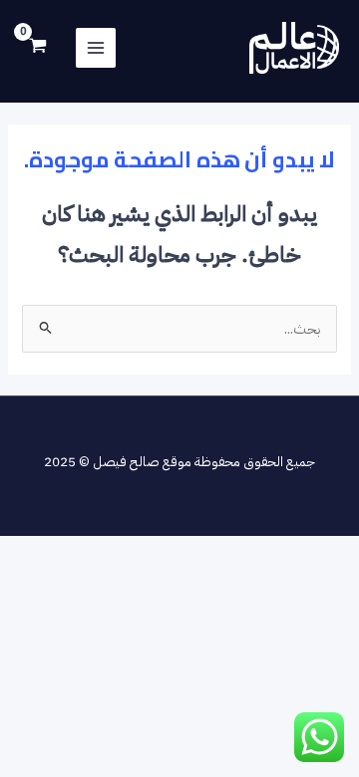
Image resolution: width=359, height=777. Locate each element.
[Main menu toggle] (96, 48)
